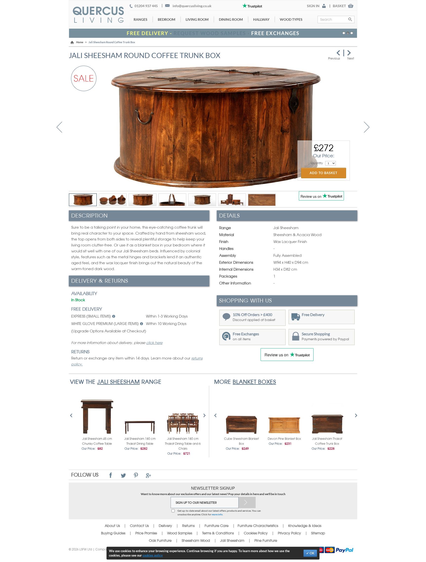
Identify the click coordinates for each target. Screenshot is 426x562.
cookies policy (152, 555)
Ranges (140, 19)
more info (217, 514)
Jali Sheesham (118, 382)
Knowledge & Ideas (304, 526)
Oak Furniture (160, 540)
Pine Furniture (265, 540)
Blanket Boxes (254, 382)
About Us (112, 526)
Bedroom (166, 19)
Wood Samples (179, 533)
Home (79, 42)
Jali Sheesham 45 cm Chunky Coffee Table (97, 441)
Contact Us (140, 526)
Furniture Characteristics (258, 526)
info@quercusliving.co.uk (192, 6)
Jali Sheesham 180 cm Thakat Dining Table (140, 441)
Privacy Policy (289, 533)
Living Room (197, 19)
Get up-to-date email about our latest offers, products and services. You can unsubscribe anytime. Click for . (219, 512)
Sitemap (318, 533)
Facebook (110, 475)
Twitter (123, 475)
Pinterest (136, 475)
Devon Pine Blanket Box (284, 439)
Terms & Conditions (218, 533)
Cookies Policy (256, 533)
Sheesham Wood (196, 540)
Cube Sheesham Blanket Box (241, 441)
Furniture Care (217, 526)
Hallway (261, 19)
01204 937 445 (146, 6)
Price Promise (146, 533)
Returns (188, 526)
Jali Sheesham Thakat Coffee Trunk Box (327, 441)
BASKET (339, 6)
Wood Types (291, 19)
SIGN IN (313, 6)
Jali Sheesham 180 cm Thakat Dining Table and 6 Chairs (183, 443)
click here (154, 343)
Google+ (148, 475)
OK (311, 553)
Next (367, 127)
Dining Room (231, 19)
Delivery (165, 526)
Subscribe (247, 502)
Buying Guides (113, 533)
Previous (59, 127)
